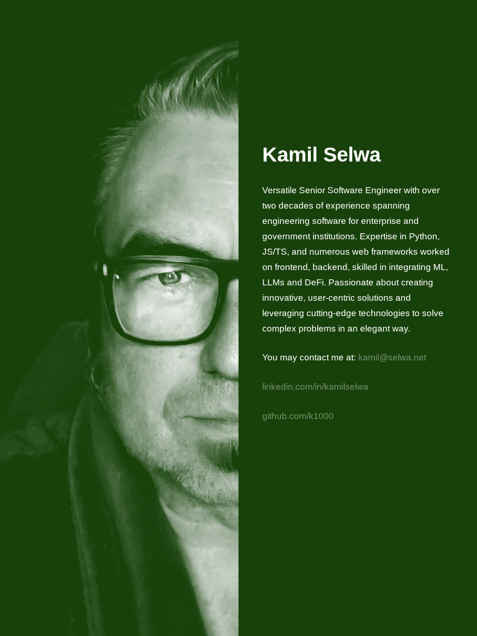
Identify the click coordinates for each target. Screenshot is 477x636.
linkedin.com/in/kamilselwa (315, 386)
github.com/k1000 (298, 416)
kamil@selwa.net (392, 357)
